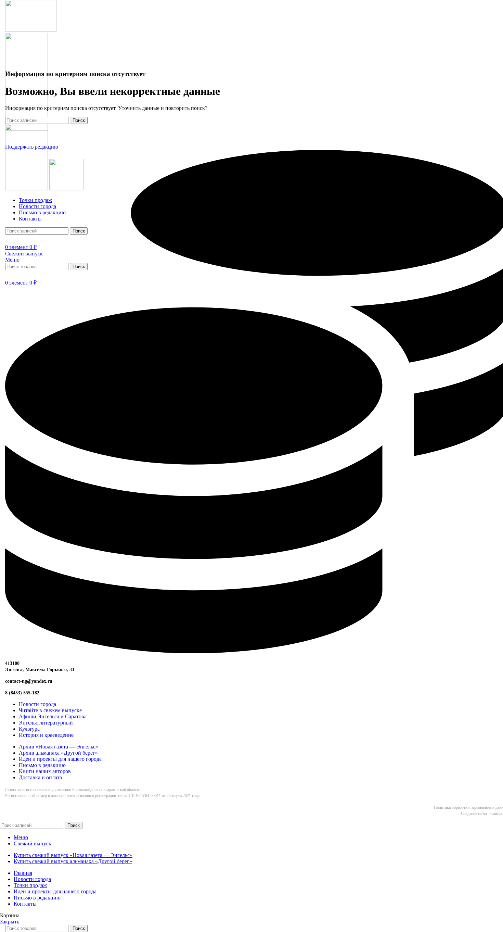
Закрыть (9, 921)
